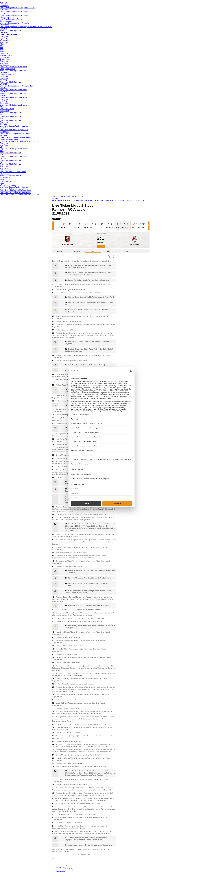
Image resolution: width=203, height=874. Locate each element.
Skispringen (4, 132)
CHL (1, 162)
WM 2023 (3, 84)
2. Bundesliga (5, 9)
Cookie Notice (61, 871)
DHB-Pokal (4, 72)
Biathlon (3, 128)
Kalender (24, 126)
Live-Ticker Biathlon (7, 130)
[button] (53, 225)
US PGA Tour (5, 174)
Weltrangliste (5, 40)
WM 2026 (3, 29)
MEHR (142, 200)
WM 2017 (3, 95)
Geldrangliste (14, 175)
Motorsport (4, 183)
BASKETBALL (99, 200)
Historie (24, 67)
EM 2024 (3, 80)
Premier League (23, 27)
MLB (1, 50)
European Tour (5, 170)
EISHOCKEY (130, 200)
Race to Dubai (14, 172)
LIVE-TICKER (65, 196)
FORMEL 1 (80, 200)
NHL (1, 46)
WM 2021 (3, 88)
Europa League (6, 21)
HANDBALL (89, 200)
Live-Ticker (4, 4)
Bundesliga (4, 6)
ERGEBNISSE (77, 196)
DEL (1, 147)
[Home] (55, 198)
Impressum (68, 867)
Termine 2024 (5, 59)
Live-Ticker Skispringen (9, 134)
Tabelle (19, 8)
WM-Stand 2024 (6, 55)
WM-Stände (4, 185)
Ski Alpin (3, 124)
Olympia (3, 158)
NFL (1, 48)
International (4, 25)
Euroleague (4, 111)
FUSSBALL (56, 200)
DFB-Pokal (4, 32)
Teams (7, 57)
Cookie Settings (69, 869)
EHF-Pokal (4, 76)
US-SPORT (71, 200)
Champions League (7, 17)
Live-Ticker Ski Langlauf (9, 137)
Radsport (3, 179)
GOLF (137, 200)
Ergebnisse (4, 2)
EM (1, 114)
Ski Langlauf (4, 135)
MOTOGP (121, 200)
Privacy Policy (61, 867)
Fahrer (2, 57)
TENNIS (64, 200)
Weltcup (18, 126)
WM (1, 118)
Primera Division (35, 27)
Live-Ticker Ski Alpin (7, 126)
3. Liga (2, 13)
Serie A (44, 27)
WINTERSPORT (111, 200)
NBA (2, 44)
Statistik (32, 8)
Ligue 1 (49, 27)
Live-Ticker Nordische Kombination (13, 141)
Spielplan (25, 8)
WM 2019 (3, 92)
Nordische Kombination (9, 139)
